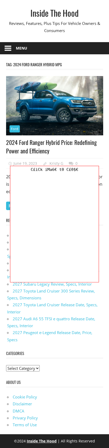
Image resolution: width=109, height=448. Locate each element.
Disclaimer (22, 403)
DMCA (18, 411)
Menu (21, 48)
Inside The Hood (54, 13)
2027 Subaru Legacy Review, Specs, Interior (52, 284)
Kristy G (56, 163)
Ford (14, 128)
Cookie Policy (25, 397)
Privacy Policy (25, 417)
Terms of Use (25, 424)
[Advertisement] (54, 227)
